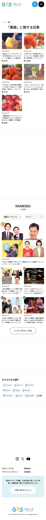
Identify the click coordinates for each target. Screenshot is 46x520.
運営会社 (27, 468)
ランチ (8, 390)
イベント (9, 385)
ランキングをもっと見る (23, 331)
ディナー (28, 390)
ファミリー (9, 396)
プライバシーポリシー (10, 472)
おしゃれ (31, 396)
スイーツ (20, 385)
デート (20, 396)
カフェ (18, 390)
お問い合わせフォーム (23, 490)
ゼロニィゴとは (7, 468)
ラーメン (31, 385)
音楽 (40, 396)
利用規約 (27, 472)
